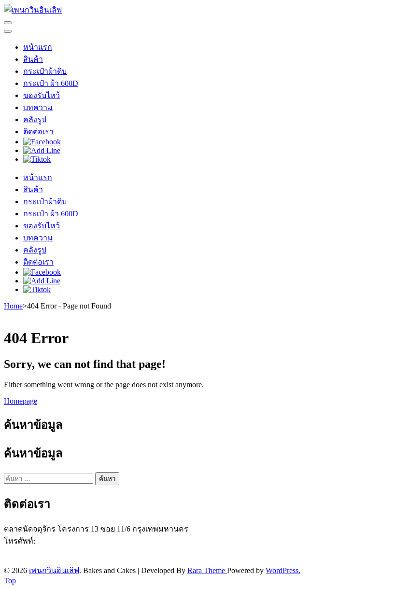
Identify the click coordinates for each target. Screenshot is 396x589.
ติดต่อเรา (38, 131)
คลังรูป (34, 119)
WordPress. (283, 570)
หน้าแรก (37, 47)
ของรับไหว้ (41, 95)
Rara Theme (207, 570)
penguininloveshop (67, 560)
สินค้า (33, 59)
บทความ (38, 107)
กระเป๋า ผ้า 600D (50, 83)
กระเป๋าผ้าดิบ (45, 71)
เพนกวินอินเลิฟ (54, 570)
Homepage (20, 401)
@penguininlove (57, 551)
